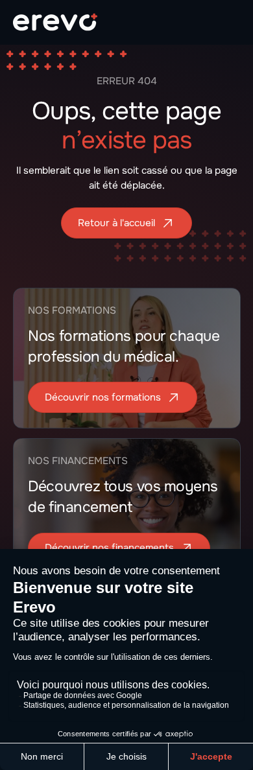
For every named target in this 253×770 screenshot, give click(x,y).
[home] (55, 22)
